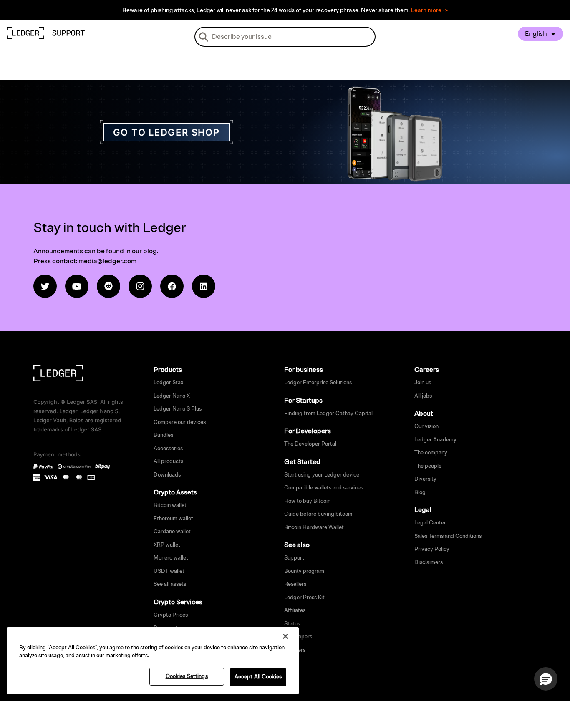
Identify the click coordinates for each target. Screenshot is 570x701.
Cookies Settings (187, 676)
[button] (545, 679)
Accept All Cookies (258, 676)
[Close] (285, 636)
